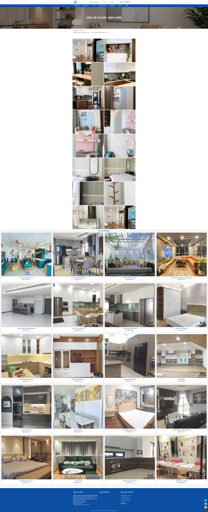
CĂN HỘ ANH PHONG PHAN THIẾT (26, 277)
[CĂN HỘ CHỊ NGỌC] (78, 457)
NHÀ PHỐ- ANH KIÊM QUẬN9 (78, 379)
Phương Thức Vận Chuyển (126, 498)
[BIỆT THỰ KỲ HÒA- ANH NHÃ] (78, 305)
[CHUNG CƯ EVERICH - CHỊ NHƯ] (130, 254)
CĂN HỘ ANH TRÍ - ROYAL (26, 430)
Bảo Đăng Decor (79, 503)
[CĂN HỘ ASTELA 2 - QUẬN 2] (182, 457)
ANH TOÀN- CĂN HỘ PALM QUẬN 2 (78, 277)
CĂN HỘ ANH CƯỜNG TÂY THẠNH (130, 430)
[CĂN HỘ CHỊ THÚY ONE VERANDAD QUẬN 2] (26, 305)
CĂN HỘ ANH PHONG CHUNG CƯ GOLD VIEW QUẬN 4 (181, 277)
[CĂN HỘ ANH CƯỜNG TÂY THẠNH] (130, 407)
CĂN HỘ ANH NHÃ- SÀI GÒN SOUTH (26, 379)
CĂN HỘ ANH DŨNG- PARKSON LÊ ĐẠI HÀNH (182, 430)
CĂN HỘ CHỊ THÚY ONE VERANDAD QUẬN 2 (26, 328)
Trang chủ (77, 5)
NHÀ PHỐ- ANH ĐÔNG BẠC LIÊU (181, 328)
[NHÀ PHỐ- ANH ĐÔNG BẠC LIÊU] (182, 305)
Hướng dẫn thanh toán (125, 497)
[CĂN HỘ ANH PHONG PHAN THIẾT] (26, 254)
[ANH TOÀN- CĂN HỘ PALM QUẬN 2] (78, 254)
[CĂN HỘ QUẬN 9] (182, 356)
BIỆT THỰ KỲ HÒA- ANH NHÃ (78, 328)
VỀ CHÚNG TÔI (86, 5)
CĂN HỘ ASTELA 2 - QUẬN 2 (181, 480)
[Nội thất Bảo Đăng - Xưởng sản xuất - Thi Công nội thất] (75, 2)
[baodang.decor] (122, 503)
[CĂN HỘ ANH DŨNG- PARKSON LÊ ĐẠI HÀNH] (182, 407)
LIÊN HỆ (126, 5)
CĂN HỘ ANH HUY (78, 430)
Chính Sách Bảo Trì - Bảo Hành (126, 495)
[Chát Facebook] (205, 503)
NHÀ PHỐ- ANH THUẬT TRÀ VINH (130, 480)
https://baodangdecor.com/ (81, 502)
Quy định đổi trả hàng (125, 500)
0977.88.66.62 (126, 2)
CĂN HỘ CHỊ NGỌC (78, 480)
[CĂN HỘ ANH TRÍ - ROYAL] (26, 407)
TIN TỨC (120, 5)
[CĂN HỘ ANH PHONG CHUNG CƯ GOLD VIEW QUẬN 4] (182, 254)
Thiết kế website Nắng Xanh (112, 510)
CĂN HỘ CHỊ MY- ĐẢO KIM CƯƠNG (130, 328)
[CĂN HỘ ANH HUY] (78, 407)
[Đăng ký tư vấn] (205, 507)
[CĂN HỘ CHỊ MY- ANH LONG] (88, 50)
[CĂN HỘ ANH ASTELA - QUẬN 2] (26, 457)
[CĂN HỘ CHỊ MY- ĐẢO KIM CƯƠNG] (130, 305)
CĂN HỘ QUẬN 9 (181, 379)
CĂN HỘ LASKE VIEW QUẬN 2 (130, 379)
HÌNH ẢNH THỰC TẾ (102, 5)
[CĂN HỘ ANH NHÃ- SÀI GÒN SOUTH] (26, 356)
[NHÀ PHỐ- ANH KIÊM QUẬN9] (78, 356)
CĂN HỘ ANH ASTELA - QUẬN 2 (26, 480)
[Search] (112, 2)
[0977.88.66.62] (205, 500)
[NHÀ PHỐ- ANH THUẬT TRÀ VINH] (130, 457)
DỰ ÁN (94, 5)
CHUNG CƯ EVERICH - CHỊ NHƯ (130, 277)
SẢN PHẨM (112, 5)
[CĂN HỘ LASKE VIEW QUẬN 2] (130, 356)
